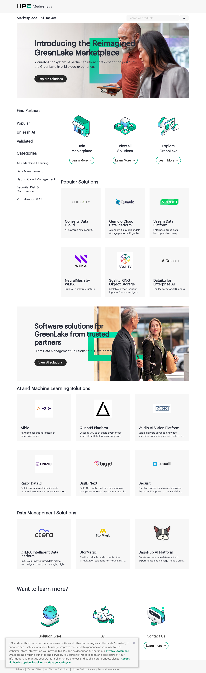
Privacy (20, 669)
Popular (23, 123)
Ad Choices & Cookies (57, 669)
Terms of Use (34, 669)
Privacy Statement (117, 650)
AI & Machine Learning (33, 163)
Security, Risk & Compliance (28, 189)
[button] (134, 643)
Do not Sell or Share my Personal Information (96, 669)
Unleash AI (26, 132)
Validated (25, 141)
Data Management (30, 171)
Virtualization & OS (30, 199)
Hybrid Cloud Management (36, 179)
